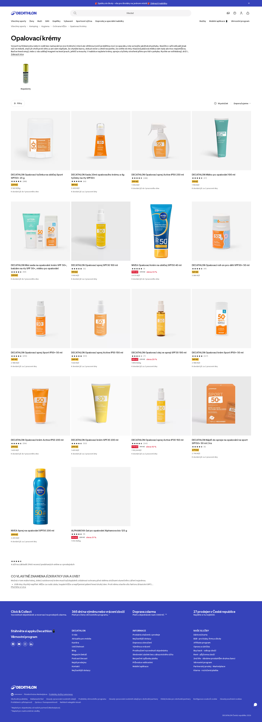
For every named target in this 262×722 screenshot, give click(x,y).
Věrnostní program (240, 21)
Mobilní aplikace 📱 (218, 21)
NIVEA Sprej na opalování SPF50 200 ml (32, 530)
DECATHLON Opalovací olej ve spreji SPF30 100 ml (159, 352)
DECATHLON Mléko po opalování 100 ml (213, 174)
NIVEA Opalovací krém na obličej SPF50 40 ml (156, 265)
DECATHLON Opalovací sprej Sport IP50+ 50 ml (36, 352)
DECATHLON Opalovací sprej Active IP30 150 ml (157, 440)
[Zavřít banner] (249, 3)
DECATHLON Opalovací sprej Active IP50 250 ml (158, 174)
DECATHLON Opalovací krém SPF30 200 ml (94, 440)
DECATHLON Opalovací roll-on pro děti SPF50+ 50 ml (220, 265)
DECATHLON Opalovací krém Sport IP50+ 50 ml (217, 352)
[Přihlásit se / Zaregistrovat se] (241, 13)
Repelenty (26, 89)
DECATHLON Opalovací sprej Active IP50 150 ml (97, 352)
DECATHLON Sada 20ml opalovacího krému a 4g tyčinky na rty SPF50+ (98, 176)
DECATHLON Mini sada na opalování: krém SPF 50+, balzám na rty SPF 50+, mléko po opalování (39, 267)
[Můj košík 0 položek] (248, 13)
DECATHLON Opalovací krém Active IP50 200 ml (37, 440)
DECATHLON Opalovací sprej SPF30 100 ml (94, 265)
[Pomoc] (234, 13)
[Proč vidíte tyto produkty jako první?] (215, 103)
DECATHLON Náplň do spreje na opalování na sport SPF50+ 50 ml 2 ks (220, 442)
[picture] (40, 140)
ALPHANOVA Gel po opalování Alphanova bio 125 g (99, 530)
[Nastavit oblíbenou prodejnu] (228, 13)
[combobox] (242, 103)
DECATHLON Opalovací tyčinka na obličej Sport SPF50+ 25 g (37, 176)
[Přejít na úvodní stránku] (24, 13)
